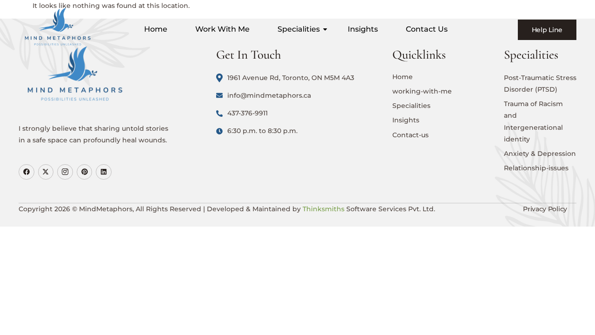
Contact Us (427, 29)
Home (155, 29)
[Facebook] (26, 172)
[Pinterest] (85, 172)
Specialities (299, 29)
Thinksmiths (323, 209)
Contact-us (410, 135)
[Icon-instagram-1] (65, 172)
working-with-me (422, 91)
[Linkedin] (104, 172)
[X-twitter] (46, 172)
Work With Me (222, 29)
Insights (363, 29)
